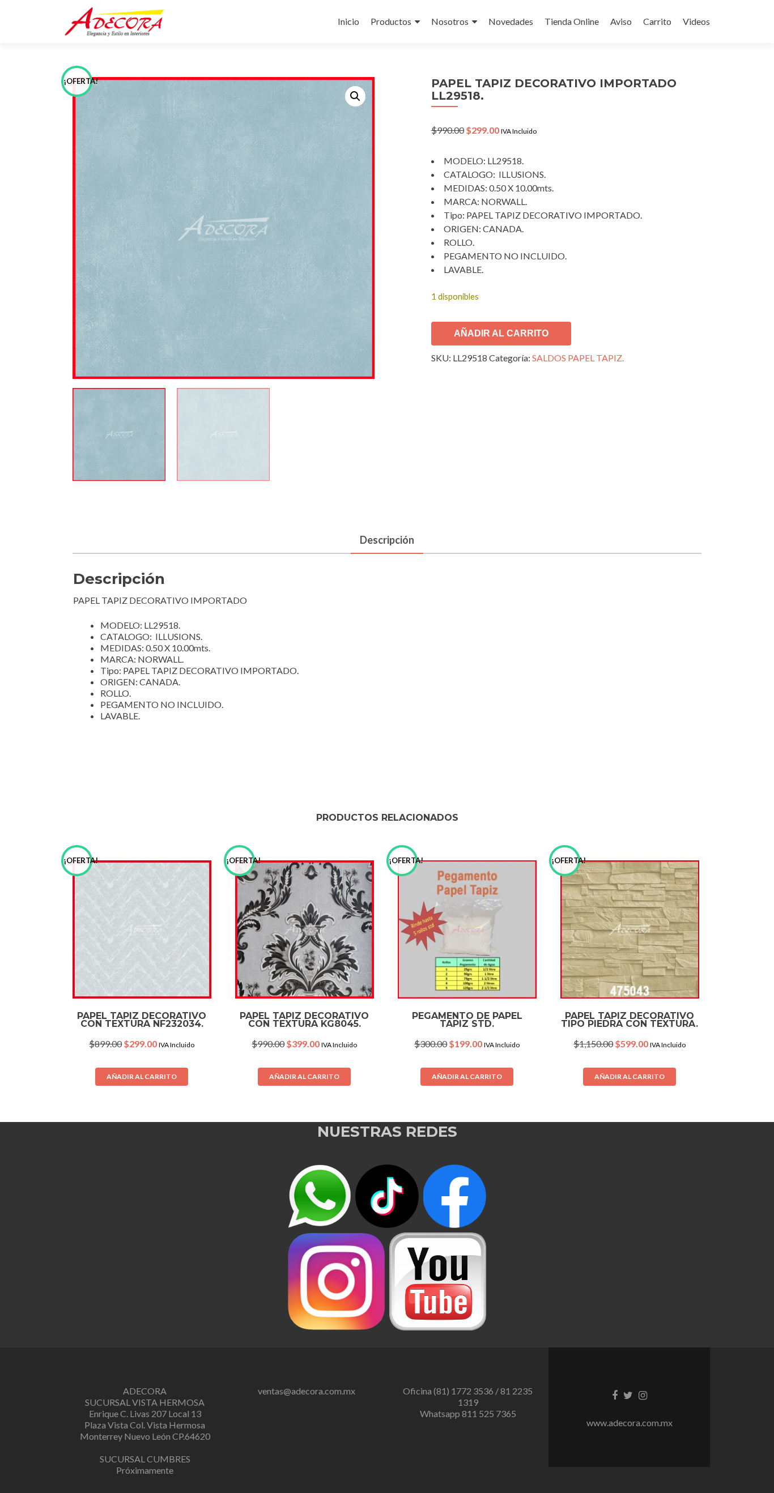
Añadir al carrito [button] (142, 1076)
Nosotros (450, 21)
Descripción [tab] (387, 540)
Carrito (657, 21)
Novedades (510, 21)
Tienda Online (572, 21)
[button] (355, 96)
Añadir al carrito (501, 333)
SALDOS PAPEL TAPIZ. (578, 357)
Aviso (621, 21)
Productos (391, 21)
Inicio (348, 21)
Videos (696, 21)
